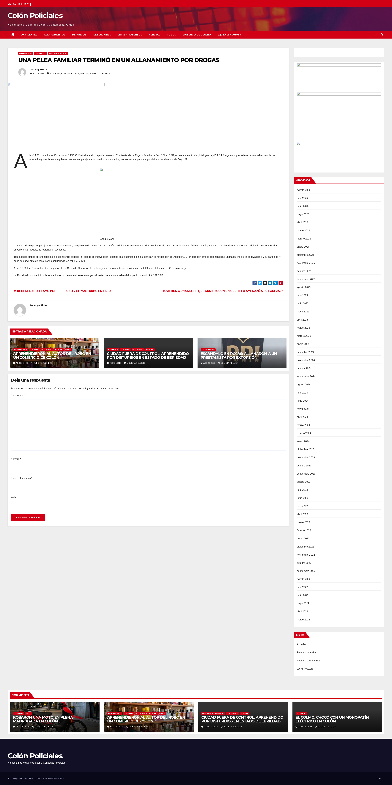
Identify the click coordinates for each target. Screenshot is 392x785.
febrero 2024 (304, 433)
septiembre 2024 (306, 376)
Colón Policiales (35, 15)
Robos (171, 34)
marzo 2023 (303, 522)
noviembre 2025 (306, 263)
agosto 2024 (304, 384)
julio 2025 (302, 295)
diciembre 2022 (305, 546)
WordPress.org (305, 668)
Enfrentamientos (130, 34)
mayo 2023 (303, 506)
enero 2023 (303, 538)
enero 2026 (303, 246)
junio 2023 (303, 498)
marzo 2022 (303, 619)
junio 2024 (303, 400)
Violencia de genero (197, 34)
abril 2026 (302, 222)
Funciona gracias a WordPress (22, 778)
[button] (382, 34)
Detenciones (102, 34)
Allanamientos (55, 34)
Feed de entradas (307, 652)
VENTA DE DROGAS (100, 73)
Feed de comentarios (308, 660)
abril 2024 (302, 417)
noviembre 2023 (306, 457)
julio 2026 (302, 198)
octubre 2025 (304, 271)
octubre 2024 (304, 368)
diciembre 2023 (305, 449)
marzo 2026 (303, 230)
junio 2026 (303, 206)
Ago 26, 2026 (23, 727)
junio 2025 (303, 303)
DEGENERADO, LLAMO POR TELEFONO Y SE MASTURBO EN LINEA (63, 291)
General (154, 34)
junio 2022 (303, 595)
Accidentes (29, 34)
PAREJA (84, 73)
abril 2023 (302, 514)
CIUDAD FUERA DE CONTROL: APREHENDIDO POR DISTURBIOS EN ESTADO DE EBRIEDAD (148, 355)
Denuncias (79, 34)
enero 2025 (303, 344)
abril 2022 (302, 611)
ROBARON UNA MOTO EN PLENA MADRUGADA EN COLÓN (43, 719)
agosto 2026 (304, 190)
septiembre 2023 (306, 473)
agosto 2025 (304, 287)
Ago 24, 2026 (211, 727)
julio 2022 (302, 587)
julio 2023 (302, 490)
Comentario (18, 395)
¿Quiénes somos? (229, 34)
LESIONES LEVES (70, 73)
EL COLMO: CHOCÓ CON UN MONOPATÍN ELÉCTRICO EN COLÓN (332, 719)
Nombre (16, 459)
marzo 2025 (303, 328)
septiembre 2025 (306, 279)
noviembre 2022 (306, 554)
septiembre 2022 (306, 571)
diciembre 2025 (305, 255)
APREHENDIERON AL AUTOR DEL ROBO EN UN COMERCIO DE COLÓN (52, 355)
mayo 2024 (303, 409)
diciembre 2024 (305, 352)
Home (378, 778)
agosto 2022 (304, 579)
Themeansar (58, 778)
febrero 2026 (304, 238)
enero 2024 (303, 441)
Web (13, 497)
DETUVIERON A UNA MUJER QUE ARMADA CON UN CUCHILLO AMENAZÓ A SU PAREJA (219, 291)
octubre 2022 (304, 563)
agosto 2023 (304, 482)
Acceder (301, 644)
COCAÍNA (55, 73)
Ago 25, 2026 (117, 727)
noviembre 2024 (306, 360)
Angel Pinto (40, 69)
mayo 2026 (303, 214)
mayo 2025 (303, 311)
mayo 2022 (303, 603)
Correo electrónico (21, 478)
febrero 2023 (304, 530)
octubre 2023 (304, 465)
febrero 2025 (304, 336)
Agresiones (113, 350)
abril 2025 (302, 319)
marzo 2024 (303, 425)
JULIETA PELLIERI (42, 363)
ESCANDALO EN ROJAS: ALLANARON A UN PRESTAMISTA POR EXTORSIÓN (239, 355)
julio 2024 (302, 392)
